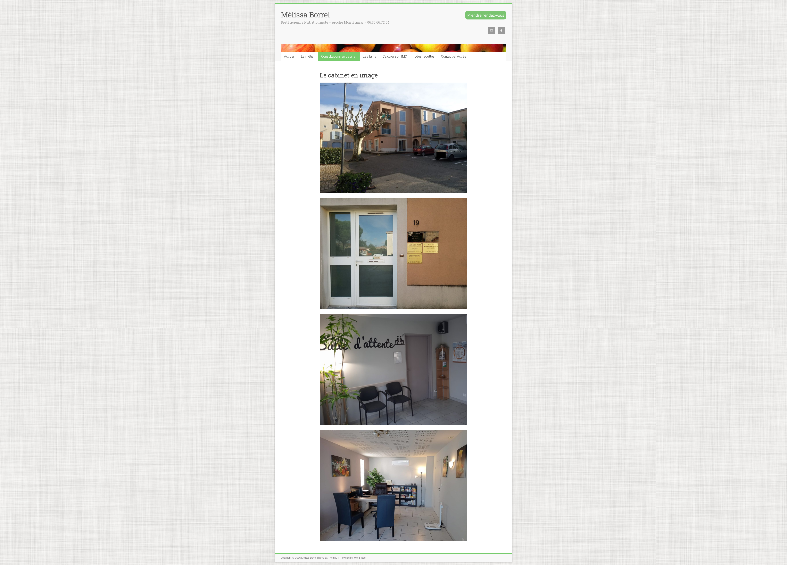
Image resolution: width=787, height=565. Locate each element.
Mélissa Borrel (305, 14)
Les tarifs (369, 56)
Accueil (289, 56)
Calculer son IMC (395, 56)
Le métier (308, 56)
